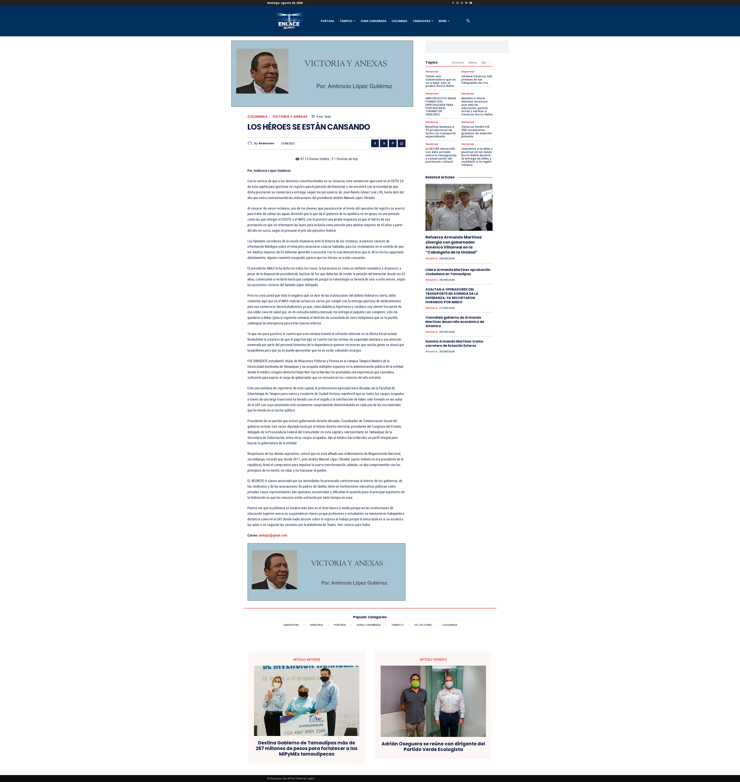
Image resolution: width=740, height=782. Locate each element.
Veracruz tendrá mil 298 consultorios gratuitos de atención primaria (476, 131)
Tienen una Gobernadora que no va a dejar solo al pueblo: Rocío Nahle (441, 81)
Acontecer (458, 62)
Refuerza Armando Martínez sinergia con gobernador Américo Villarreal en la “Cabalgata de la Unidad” (454, 244)
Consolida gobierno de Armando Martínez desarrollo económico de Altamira (455, 321)
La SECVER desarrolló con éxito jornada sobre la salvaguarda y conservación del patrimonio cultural (441, 155)
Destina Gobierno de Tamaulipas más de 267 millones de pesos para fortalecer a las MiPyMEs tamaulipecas (306, 748)
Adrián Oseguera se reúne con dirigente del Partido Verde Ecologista (433, 746)
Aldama (472, 62)
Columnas (257, 116)
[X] (462, 3)
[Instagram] (457, 3)
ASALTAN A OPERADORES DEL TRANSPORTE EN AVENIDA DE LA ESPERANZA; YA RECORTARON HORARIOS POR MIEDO (452, 295)
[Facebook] (453, 3)
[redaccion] (250, 143)
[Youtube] (470, 3)
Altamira (432, 258)
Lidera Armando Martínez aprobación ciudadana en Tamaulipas (458, 271)
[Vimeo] (466, 3)
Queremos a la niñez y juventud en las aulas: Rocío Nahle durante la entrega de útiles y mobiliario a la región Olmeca (477, 157)
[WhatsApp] (401, 143)
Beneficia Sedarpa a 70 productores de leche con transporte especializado (441, 131)
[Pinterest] (393, 143)
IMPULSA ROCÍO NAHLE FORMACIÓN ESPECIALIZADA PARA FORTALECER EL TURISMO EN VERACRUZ (441, 106)
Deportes (467, 71)
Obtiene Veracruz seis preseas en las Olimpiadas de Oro (476, 79)
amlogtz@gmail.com (273, 535)
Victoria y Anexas (290, 116)
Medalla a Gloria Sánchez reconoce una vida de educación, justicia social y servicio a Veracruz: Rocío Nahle (477, 106)
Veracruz (432, 71)
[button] (468, 21)
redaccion (266, 143)
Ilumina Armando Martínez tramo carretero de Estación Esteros (454, 343)
